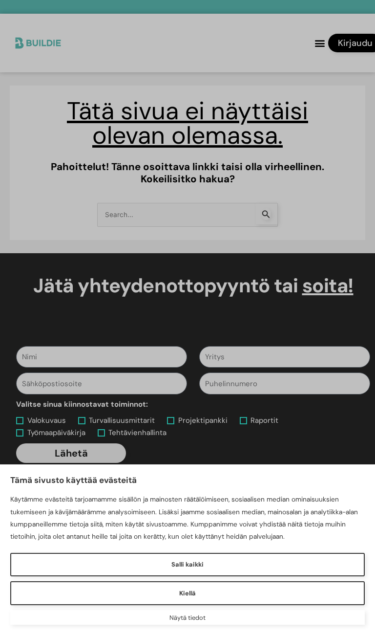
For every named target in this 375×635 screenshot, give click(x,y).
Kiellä (187, 593)
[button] (320, 43)
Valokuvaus (46, 420)
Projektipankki (203, 420)
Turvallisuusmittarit (122, 420)
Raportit (264, 420)
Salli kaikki (187, 564)
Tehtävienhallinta (137, 433)
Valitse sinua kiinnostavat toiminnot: (82, 404)
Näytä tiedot (187, 617)
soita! (328, 285)
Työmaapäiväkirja (56, 433)
